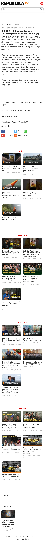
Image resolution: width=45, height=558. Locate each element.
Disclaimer (19, 536)
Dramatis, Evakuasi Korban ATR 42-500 (10, 218)
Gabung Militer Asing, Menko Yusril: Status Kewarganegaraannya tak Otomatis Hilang (10, 390)
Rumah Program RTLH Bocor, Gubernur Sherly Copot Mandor (11, 340)
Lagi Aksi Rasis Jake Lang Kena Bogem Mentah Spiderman (8, 525)
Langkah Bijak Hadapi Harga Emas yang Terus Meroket (11, 168)
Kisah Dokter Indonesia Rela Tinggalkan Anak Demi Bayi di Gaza (11, 426)
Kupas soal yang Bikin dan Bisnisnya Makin (32, 450)
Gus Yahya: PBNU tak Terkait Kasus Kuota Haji (32, 339)
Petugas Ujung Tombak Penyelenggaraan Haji (32, 363)
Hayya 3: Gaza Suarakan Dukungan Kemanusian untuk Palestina (32, 426)
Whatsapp (31, 131)
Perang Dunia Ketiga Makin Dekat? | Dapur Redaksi (10, 252)
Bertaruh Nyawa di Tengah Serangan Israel (11, 449)
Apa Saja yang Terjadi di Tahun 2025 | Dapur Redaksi (11, 303)
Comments (9, 135)
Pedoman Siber (22, 539)
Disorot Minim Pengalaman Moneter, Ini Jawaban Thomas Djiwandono (11, 364)
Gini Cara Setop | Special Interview (31, 194)
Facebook (9, 131)
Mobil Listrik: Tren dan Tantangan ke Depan (10, 475)
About (9, 536)
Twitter (20, 131)
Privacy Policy (33, 536)
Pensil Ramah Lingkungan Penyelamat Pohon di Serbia (10, 194)
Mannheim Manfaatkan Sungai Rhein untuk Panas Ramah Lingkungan (32, 169)
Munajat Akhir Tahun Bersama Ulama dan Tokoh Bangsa (10, 278)
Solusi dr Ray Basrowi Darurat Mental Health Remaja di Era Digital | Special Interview (32, 253)
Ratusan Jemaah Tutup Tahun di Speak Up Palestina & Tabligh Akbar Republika (32, 279)
